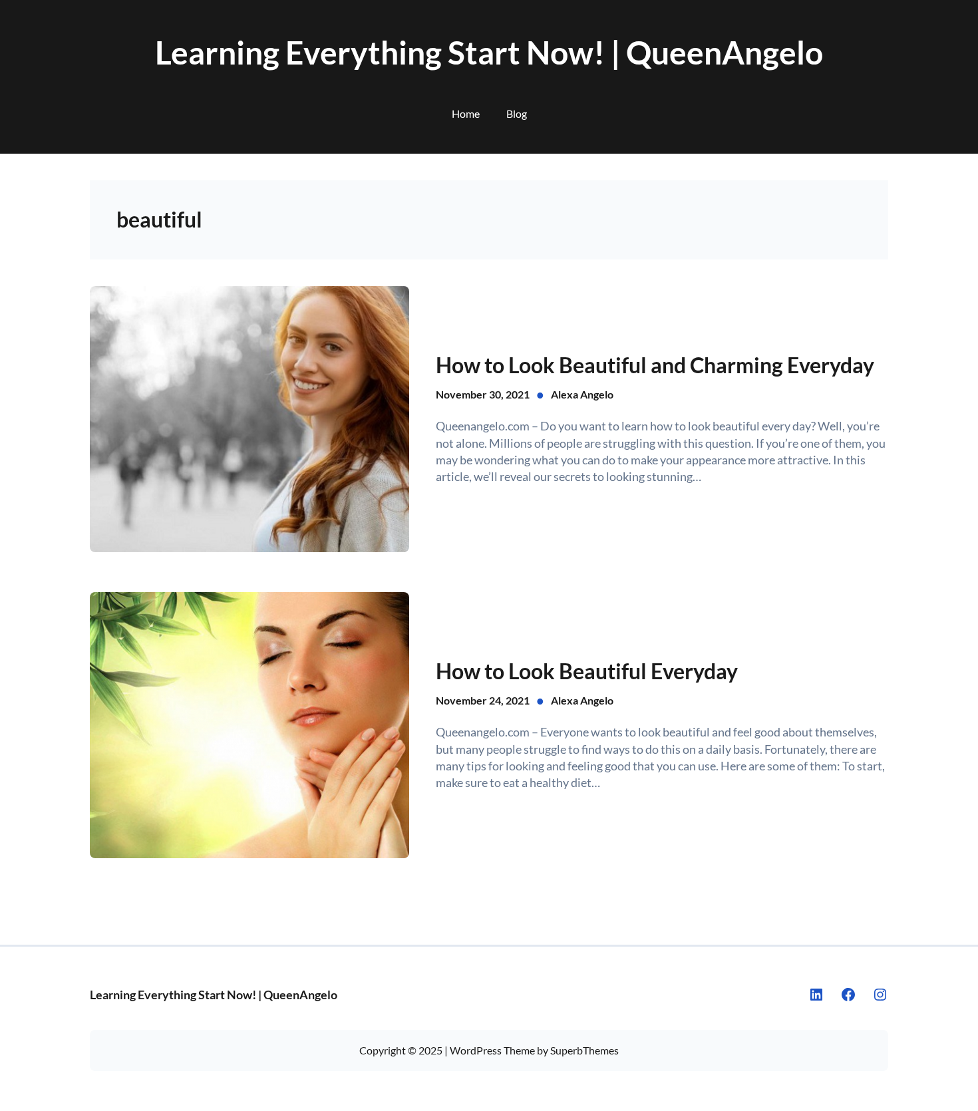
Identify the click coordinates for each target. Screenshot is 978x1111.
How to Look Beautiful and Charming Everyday (655, 365)
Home (466, 113)
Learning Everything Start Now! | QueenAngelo (489, 52)
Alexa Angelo (582, 394)
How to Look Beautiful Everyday (587, 671)
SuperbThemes (584, 1050)
